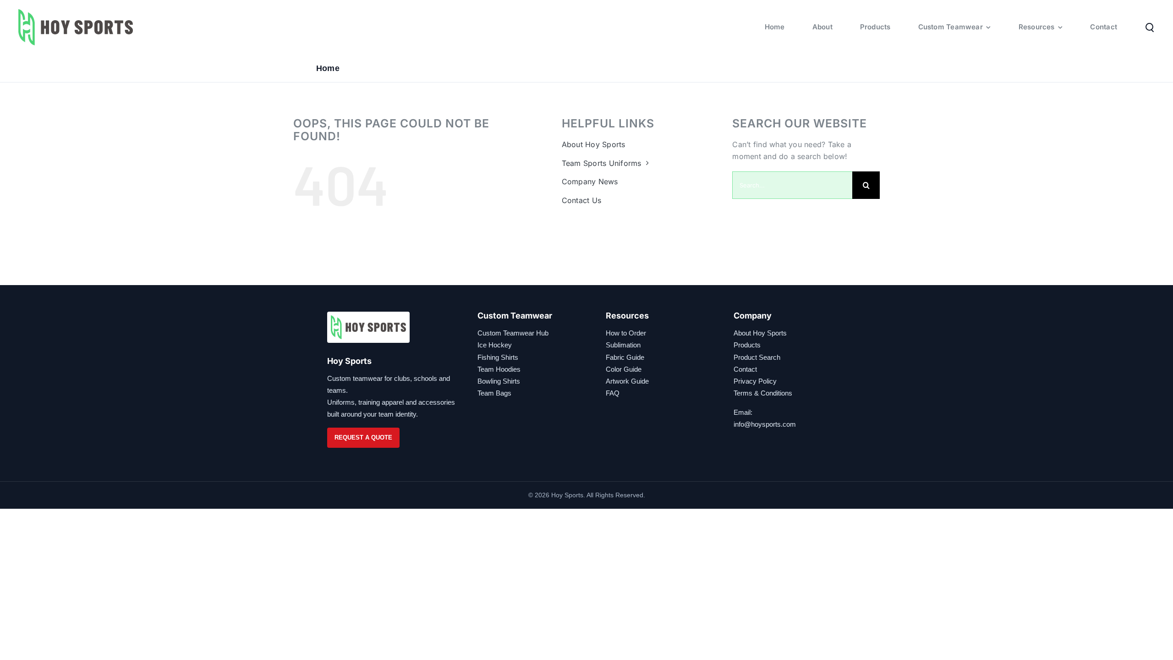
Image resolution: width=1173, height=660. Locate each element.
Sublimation (623, 345)
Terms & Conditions (763, 393)
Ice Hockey (494, 345)
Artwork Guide (627, 381)
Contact (745, 369)
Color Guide (623, 369)
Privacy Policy (755, 381)
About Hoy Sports (760, 333)
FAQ (612, 393)
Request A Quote (363, 437)
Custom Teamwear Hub (512, 333)
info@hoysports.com (765, 424)
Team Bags (494, 393)
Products (747, 345)
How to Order (626, 333)
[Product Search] (1150, 27)
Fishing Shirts (497, 357)
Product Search (757, 357)
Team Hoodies (499, 369)
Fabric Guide (625, 357)
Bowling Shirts (498, 381)
